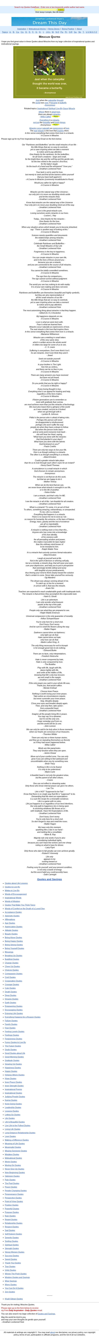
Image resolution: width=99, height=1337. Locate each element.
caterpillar (52, 100)
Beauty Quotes (11, 934)
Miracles (33, 128)
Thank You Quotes (13, 1263)
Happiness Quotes (13, 1068)
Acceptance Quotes (13, 912)
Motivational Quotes (13, 1158)
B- (14, 32)
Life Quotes (10, 1118)
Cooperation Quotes (13, 981)
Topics (5, 32)
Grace (65, 108)
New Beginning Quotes (15, 1173)
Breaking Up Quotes (13, 956)
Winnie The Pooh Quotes (15, 1274)
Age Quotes (10, 923)
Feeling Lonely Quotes (14, 1032)
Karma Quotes (11, 1100)
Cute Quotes (10, 988)
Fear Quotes (10, 1028)
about (52, 1332)
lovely (57, 122)
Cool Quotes (10, 977)
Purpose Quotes (12, 1212)
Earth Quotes (10, 1003)
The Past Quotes (12, 1183)
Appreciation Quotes (13, 927)
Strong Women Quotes (14, 1252)
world (37, 103)
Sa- (75, 32)
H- (40, 32)
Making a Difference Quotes (17, 1140)
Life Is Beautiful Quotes (15, 1122)
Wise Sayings (11, 1281)
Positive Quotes (11, 1205)
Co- (22, 32)
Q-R (70, 32)
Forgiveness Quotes (13, 1039)
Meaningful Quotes (13, 1147)
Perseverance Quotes (14, 1194)
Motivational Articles (37, 29)
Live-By (59, 108)
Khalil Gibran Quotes (14, 1299)
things (62, 122)
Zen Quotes (10, 1292)
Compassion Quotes (13, 974)
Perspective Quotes (13, 1198)
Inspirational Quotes (13, 1093)
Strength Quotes (12, 1248)
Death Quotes (11, 992)
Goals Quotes (11, 1050)
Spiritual (52, 108)
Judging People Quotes (15, 1097)
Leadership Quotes (13, 1107)
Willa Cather (45, 117)
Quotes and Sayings (49, 879)
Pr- (66, 32)
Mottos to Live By (12, 891)
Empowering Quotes (13, 1006)
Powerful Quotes (12, 1209)
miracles (56, 114)
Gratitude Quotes (12, 1060)
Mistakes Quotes (12, 1154)
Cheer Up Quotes (12, 966)
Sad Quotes (10, 1230)
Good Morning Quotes (14, 1057)
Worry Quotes (11, 1285)
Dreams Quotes (11, 999)
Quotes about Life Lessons (16, 883)
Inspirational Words (13, 898)
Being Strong (54, 29)
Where (41, 112)
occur (39, 128)
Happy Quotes (11, 1071)
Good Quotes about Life (15, 1053)
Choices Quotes (12, 970)
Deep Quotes (10, 995)
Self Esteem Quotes (13, 1234)
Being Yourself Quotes (14, 948)
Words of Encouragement (16, 894)
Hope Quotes (10, 1079)
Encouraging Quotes (13, 1010)
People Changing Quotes (16, 1191)
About (79, 29)
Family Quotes (11, 1024)
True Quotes (10, 1267)
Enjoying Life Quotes (14, 1013)
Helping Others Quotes (14, 1075)
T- (83, 32)
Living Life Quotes (12, 1129)
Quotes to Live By (12, 887)
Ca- (17, 32)
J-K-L (48, 32)
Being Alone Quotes (13, 938)
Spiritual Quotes (12, 1245)
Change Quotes (11, 963)
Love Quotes (10, 1136)
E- (30, 32)
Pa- (62, 32)
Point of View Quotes (14, 1201)
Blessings (9, 952)
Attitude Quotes (11, 930)
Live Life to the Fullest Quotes (17, 1126)
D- (26, 32)
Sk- (79, 32)
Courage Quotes (12, 985)
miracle (56, 120)
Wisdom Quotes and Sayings (17, 1277)
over (46, 103)
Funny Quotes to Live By (15, 1042)
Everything (44, 120)
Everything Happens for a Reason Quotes (22, 1017)
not (34, 122)
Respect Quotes (12, 1227)
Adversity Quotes (12, 916)
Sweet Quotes (11, 1259)
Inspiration (21, 29)
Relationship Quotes (13, 1223)
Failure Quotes (11, 1021)
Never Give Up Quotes (14, 1169)
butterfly (63, 103)
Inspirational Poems (13, 1089)
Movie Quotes (11, 1162)
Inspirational (42, 108)
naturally (46, 128)
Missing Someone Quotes (16, 1151)
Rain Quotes (10, 1216)
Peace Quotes (11, 1187)
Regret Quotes (11, 1220)
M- (53, 32)
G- (36, 32)
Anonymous (50, 105)
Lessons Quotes (12, 1111)
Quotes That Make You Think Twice (20, 905)
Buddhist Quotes (12, 959)
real (35, 131)
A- (10, 32)
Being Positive (68, 29)
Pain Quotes (10, 1180)
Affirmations (10, 919)
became (54, 103)
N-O (57, 32)
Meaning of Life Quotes (15, 1144)
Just (37, 100)
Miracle (72, 108)
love (58, 112)
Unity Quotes (10, 1270)
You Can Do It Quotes (14, 1288)
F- (33, 32)
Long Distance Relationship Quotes (20, 1133)
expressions (58, 128)
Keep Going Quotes (13, 1104)
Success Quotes (12, 1256)
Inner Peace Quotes (13, 1082)
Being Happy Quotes (14, 941)
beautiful (46, 122)
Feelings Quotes (12, 1035)
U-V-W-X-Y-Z (91, 32)
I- (43, 32)
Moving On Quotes (13, 1165)
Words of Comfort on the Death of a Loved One (25, 909)
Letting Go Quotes (12, 1115)
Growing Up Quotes (13, 1064)
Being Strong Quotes (14, 945)
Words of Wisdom (12, 901)
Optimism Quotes (12, 1176)
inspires (60, 131)
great (54, 112)
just (37, 122)
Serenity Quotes (12, 1238)
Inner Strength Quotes (14, 1086)
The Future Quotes (13, 1046)
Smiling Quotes (11, 1241)
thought (60, 100)
